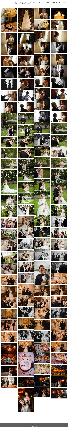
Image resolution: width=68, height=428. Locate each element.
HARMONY (64, 2)
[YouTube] (33, 423)
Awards (16, 3)
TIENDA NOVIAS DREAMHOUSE (26, 3)
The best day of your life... (46, 2)
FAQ (19, 3)
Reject (33, 426)
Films (39, 2)
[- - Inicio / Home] (6, 3)
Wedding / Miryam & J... (33, 2)
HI (18, 2)
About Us (21, 2)
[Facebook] (29, 423)
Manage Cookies (37, 426)
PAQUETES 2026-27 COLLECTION (56, 2)
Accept (30, 426)
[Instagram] (31, 423)
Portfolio (26, 2)
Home (15, 2)
